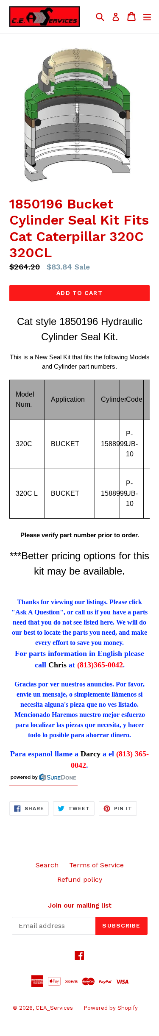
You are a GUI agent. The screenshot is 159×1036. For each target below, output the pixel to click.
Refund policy (79, 879)
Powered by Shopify (111, 1008)
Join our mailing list (80, 905)
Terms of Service (96, 865)
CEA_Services (54, 1008)
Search (47, 865)
